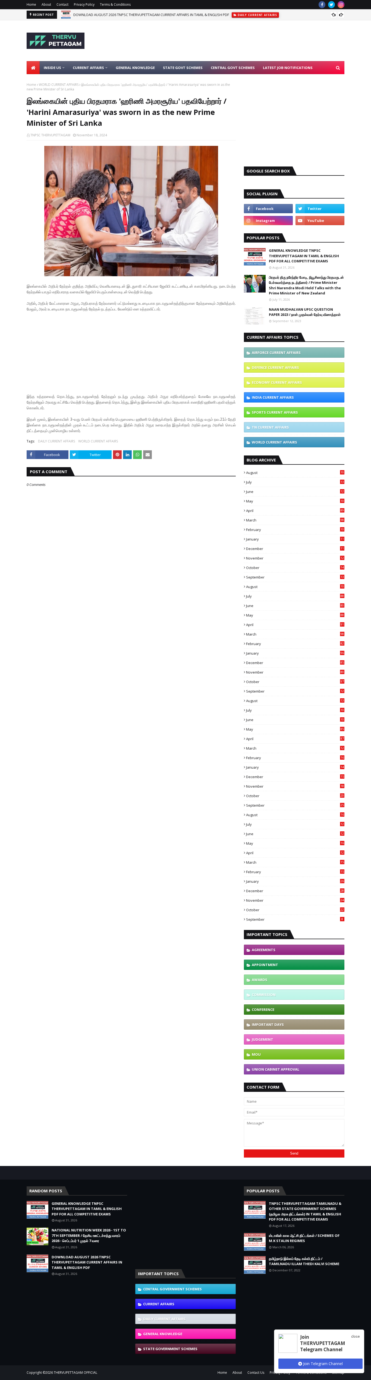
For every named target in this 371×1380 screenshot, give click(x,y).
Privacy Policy (84, 4)
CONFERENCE (263, 1009)
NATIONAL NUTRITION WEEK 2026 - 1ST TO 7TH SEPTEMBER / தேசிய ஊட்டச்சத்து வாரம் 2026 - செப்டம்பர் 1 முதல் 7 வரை (89, 1235)
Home (31, 4)
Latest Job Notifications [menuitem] (288, 67)
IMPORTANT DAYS (268, 1024)
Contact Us (255, 1372)
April (295, 510)
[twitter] (331, 4)
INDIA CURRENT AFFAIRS (273, 397)
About (46, 4)
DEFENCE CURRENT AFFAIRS (275, 367)
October (295, 567)
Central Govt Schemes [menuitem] (233, 67)
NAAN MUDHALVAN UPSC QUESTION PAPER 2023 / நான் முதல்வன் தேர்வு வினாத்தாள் (305, 312)
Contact (62, 4)
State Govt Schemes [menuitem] (183, 67)
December (295, 548)
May (295, 501)
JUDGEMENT (262, 1039)
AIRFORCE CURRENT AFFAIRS (276, 352)
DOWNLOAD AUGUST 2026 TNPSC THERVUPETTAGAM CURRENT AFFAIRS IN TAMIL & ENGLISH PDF (151, 14)
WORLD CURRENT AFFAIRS (58, 84)
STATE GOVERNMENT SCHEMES (170, 1348)
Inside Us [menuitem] (52, 67)
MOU (256, 1054)
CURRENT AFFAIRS (158, 1304)
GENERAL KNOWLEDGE (162, 1333)
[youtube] (319, 220)
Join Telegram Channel (322, 1363)
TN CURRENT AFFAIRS (270, 427)
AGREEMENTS (263, 949)
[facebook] (322, 4)
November (295, 558)
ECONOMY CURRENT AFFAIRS (277, 382)
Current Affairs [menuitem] (88, 67)
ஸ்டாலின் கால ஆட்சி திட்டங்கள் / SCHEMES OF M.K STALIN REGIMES (304, 1238)
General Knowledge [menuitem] (135, 67)
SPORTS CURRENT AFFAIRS (275, 412)
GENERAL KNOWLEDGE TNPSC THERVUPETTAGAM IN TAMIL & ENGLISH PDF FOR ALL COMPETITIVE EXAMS (304, 255)
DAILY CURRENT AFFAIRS (56, 441)
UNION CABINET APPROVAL (275, 1069)
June (295, 491)
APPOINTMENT (265, 964)
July (295, 482)
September (295, 577)
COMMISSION (264, 994)
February (295, 529)
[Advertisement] (245, 41)
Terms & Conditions (115, 4)
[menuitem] (33, 67)
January (295, 539)
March (295, 520)
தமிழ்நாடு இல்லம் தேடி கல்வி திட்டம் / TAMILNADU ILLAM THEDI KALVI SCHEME (304, 1261)
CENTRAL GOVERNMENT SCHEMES (172, 1289)
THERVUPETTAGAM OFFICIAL (75, 1372)
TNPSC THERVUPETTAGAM (50, 135)
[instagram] (341, 4)
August (295, 472)
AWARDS (259, 979)
